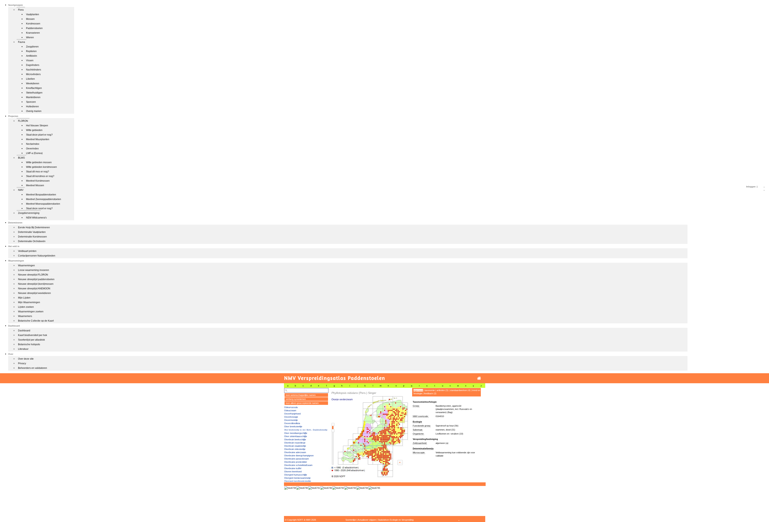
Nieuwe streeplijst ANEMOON (34, 288)
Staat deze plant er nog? (39, 134)
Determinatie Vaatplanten (32, 232)
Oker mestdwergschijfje (295, 433)
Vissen (29, 60)
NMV (20, 190)
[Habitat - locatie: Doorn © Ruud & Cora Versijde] (374, 488)
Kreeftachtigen (34, 88)
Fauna (21, 42)
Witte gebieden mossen (39, 162)
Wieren (30, 37)
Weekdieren (32, 83)
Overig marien (33, 111)
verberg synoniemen (296, 399)
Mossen (30, 19)
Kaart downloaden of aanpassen (400, 462)
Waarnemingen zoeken (30, 311)
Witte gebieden (34, 130)
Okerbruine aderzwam (295, 452)
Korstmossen (33, 23)
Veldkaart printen (27, 251)
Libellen (30, 78)
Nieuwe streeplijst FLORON (33, 274)
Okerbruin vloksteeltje (294, 449)
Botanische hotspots (29, 344)
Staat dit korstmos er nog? (40, 176)
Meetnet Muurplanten (37, 139)
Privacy (22, 363)
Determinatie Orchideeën (31, 241)
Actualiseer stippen (367, 520)
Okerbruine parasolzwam (296, 459)
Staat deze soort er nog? (39, 208)
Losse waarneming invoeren (33, 270)
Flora (21, 9)
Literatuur (23, 349)
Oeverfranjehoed (292, 413)
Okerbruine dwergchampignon (299, 455)
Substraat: (418, 429)
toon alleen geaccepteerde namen (302, 403)
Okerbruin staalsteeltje (295, 446)
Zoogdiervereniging (28, 213)
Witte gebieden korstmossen (41, 167)
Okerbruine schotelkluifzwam (298, 465)
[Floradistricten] (369, 433)
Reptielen (31, 51)
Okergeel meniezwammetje (297, 478)
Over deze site (26, 358)
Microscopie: (419, 452)
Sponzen (31, 102)
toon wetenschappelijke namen (301, 395)
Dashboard (24, 330)
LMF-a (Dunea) (34, 153)
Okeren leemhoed (293, 471)
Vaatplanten (32, 14)
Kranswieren (33, 32)
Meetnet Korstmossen (38, 180)
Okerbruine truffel (292, 468)
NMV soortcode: (421, 416)
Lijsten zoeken (26, 307)
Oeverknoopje (291, 417)
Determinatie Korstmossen (32, 236)
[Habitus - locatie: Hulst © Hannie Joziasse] (338, 488)
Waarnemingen (26, 265)
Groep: (416, 406)
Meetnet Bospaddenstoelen (41, 194)
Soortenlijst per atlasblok (31, 339)
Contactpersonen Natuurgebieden (36, 255)
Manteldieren (33, 97)
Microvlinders (33, 74)
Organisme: (418, 433)
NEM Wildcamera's (36, 217)
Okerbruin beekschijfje (295, 439)
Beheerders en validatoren (32, 368)
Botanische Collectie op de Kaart (36, 320)
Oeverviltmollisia (292, 423)
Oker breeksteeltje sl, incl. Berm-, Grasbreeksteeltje (305, 430)
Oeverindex (32, 148)
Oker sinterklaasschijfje (295, 436)
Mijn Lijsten (24, 297)
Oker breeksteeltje (293, 426)
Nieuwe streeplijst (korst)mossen (35, 284)
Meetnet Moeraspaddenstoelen (43, 203)
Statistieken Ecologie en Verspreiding (396, 520)
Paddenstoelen (34, 28)
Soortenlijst (350, 520)
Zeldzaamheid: (420, 443)
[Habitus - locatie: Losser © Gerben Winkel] (290, 488)
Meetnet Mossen (35, 185)
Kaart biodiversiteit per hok (32, 335)
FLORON (23, 121)
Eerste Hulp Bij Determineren (34, 227)
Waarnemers (25, 316)
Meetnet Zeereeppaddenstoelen (43, 199)
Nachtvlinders (33, 69)
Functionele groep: (422, 425)
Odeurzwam (290, 410)
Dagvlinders (32, 65)
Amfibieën (31, 55)
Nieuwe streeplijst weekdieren (34, 293)
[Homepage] (479, 378)
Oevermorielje (291, 420)
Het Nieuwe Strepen (37, 125)
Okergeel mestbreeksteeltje (297, 481)
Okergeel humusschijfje (295, 475)
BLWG (21, 157)
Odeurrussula (291, 407)
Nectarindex (32, 144)
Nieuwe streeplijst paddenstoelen (36, 279)
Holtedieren (32, 106)
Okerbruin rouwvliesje (294, 443)
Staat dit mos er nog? (37, 171)
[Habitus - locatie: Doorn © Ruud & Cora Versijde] (326, 488)
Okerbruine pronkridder (295, 462)
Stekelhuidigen (34, 92)
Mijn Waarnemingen (29, 302)
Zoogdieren (32, 46)
